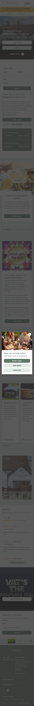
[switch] (29, 355)
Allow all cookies (17, 379)
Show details (25, 373)
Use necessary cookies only (17, 384)
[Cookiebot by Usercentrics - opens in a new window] (24, 320)
